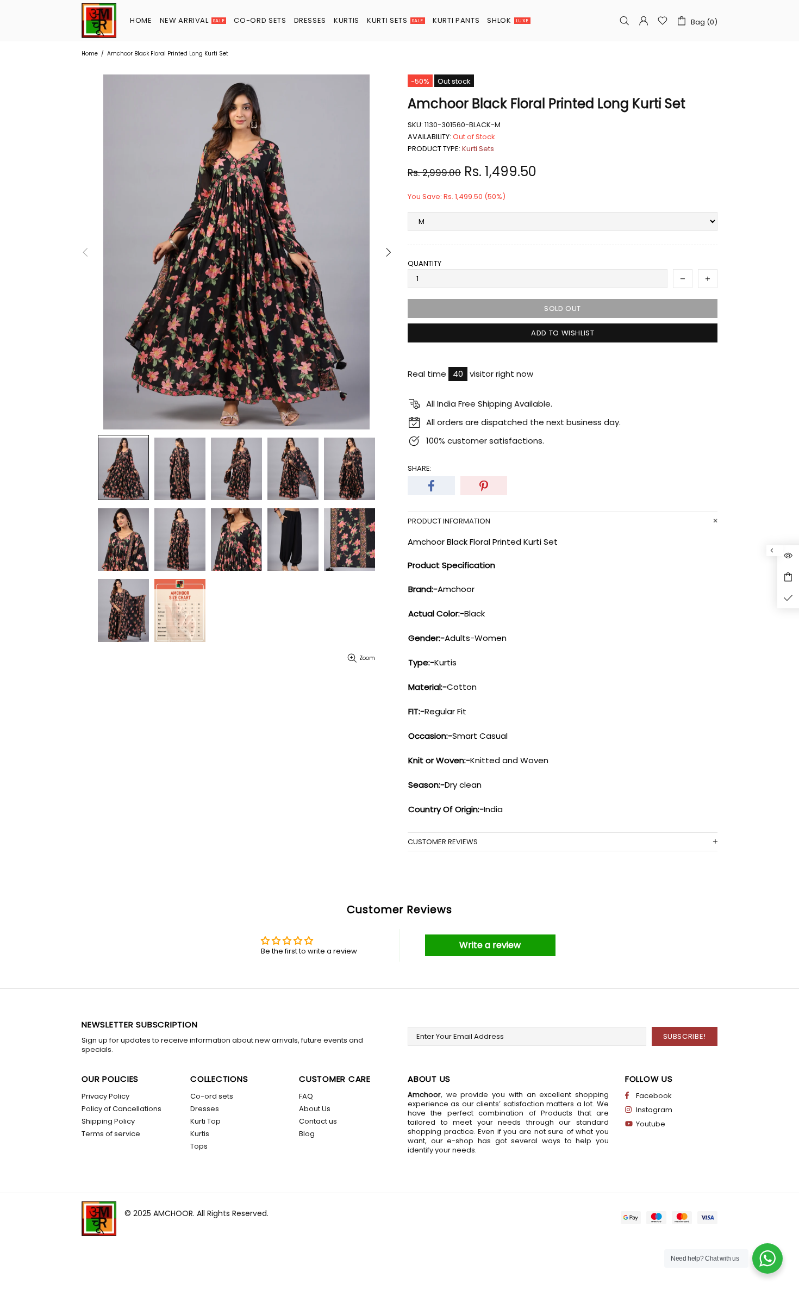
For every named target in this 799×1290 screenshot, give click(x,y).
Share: (420, 468)
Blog (307, 1133)
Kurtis (199, 1133)
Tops (199, 1146)
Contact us (318, 1121)
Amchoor (99, 20)
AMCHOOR (173, 1213)
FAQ (306, 1096)
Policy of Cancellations (121, 1108)
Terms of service (111, 1133)
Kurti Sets (478, 148)
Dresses (204, 1108)
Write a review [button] (490, 945)
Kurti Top (205, 1121)
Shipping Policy (108, 1121)
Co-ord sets (211, 1096)
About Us (314, 1108)
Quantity (424, 263)
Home (90, 53)
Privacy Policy (105, 1096)
